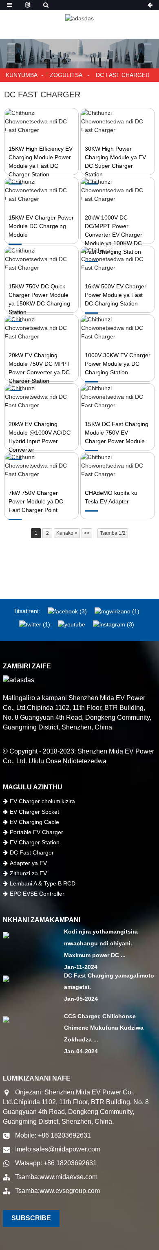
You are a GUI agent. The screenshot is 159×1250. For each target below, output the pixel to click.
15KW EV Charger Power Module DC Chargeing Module (41, 226)
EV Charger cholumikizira (42, 801)
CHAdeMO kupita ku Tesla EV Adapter (111, 497)
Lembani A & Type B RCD (42, 883)
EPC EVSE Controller (37, 893)
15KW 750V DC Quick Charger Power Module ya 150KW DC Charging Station (39, 299)
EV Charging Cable (34, 822)
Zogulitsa (66, 75)
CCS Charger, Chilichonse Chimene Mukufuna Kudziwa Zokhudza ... (104, 1028)
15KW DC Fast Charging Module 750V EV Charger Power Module (116, 432)
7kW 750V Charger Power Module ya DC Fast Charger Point (36, 501)
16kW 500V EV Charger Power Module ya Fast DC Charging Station (115, 295)
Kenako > (66, 533)
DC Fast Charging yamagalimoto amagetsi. (109, 981)
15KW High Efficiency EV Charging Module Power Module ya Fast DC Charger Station (41, 161)
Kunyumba (22, 75)
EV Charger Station (35, 842)
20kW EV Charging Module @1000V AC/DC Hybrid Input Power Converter (40, 437)
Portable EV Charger (36, 832)
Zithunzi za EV (28, 873)
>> (87, 533)
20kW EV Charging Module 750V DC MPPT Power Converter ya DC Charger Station (39, 368)
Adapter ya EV (28, 863)
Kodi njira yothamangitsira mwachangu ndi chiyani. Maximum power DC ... (101, 943)
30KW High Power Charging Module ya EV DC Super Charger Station (115, 161)
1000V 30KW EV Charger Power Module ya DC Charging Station (117, 364)
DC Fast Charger (123, 75)
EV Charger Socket (34, 811)
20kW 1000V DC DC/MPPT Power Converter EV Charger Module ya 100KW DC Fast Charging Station (113, 234)
